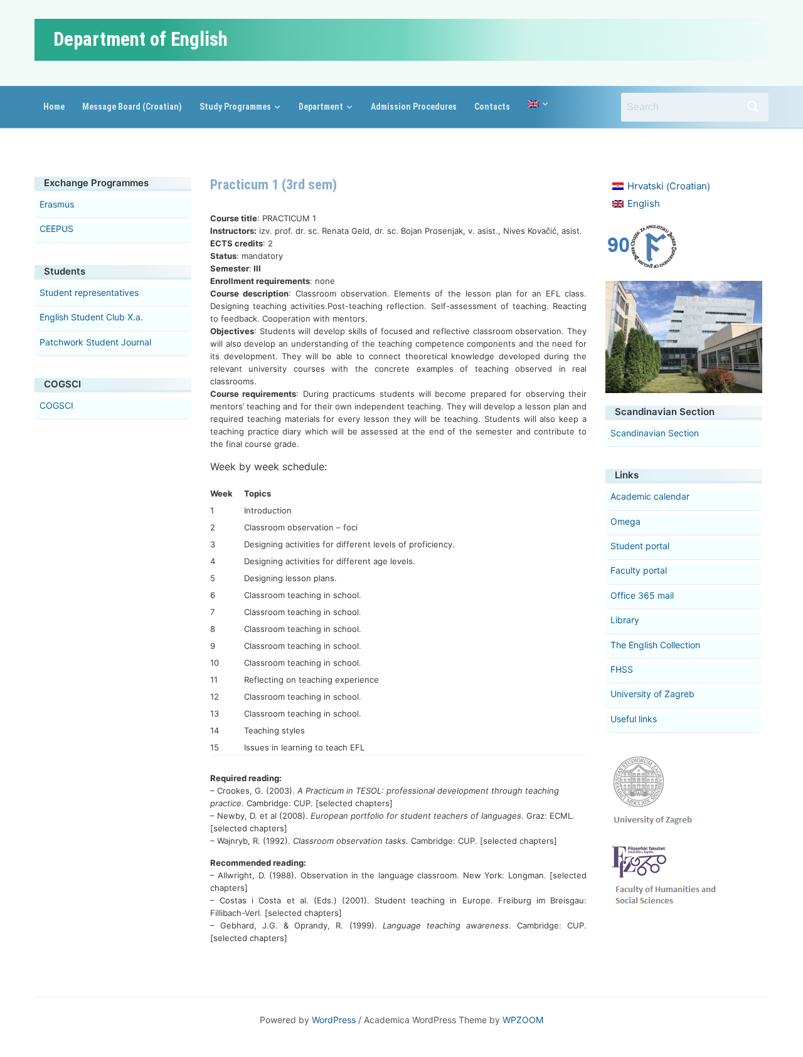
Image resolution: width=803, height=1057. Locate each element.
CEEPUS (56, 228)
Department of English (140, 39)
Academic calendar (649, 496)
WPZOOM (523, 1019)
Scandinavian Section (654, 433)
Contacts (492, 107)
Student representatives (89, 292)
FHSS (621, 669)
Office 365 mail (642, 595)
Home (54, 107)
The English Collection (655, 644)
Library (624, 619)
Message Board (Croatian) (132, 107)
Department (321, 107)
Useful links (633, 718)
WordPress (334, 1019)
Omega (625, 521)
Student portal (639, 545)
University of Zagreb (652, 693)
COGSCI (56, 405)
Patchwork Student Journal (95, 342)
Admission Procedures (414, 107)
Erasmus (57, 204)
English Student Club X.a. (91, 317)
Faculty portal (638, 570)
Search (752, 107)
